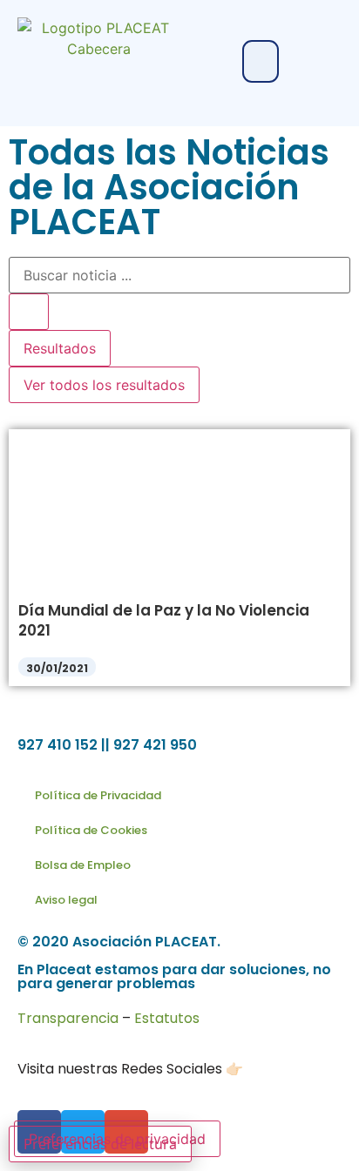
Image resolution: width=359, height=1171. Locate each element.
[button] (260, 61)
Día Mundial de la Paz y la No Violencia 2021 (163, 620)
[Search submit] (29, 311)
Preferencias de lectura (100, 1144)
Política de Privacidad (98, 795)
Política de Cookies (91, 830)
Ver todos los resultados (104, 385)
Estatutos (167, 1018)
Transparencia (68, 1018)
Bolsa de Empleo (83, 865)
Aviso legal (66, 900)
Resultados (60, 348)
